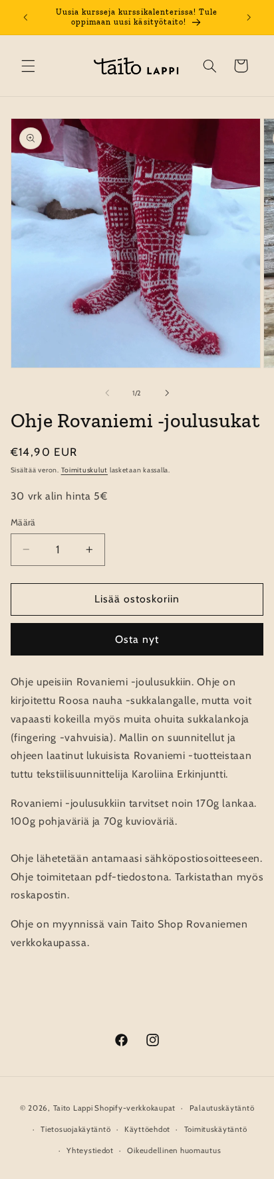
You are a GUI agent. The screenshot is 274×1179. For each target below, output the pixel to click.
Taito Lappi (73, 1108)
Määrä (23, 522)
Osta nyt (137, 639)
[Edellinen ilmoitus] (25, 17)
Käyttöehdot (147, 1129)
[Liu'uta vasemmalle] (107, 393)
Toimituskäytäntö (215, 1129)
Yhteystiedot (90, 1150)
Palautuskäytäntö (222, 1108)
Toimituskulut (84, 470)
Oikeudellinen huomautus (174, 1150)
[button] (28, 65)
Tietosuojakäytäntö (75, 1129)
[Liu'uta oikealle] (167, 393)
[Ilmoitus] (248, 17)
